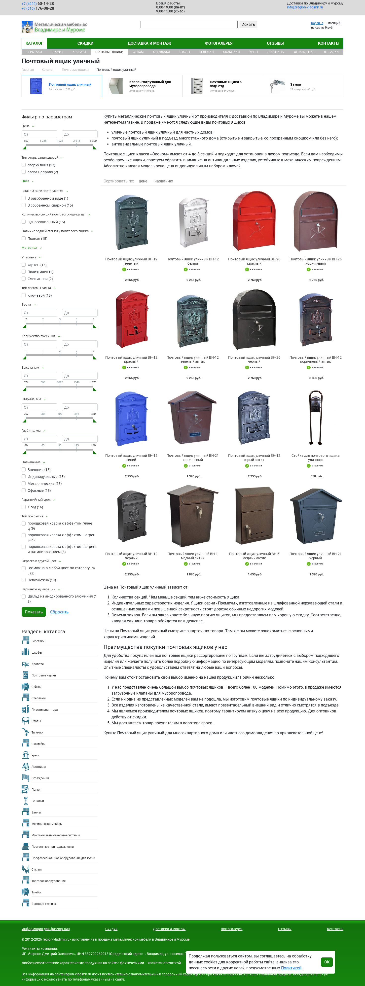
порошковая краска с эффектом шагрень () (61, 537)
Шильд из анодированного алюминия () (62, 599)
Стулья (37, 869)
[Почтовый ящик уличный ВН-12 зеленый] (131, 221)
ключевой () (40, 295)
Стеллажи (161, 52)
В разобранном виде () (48, 198)
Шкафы (57, 52)
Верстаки (34, 52)
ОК (326, 962)
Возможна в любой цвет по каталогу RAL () (61, 570)
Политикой (291, 968)
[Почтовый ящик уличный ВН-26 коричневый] (315, 221)
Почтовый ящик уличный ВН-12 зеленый (131, 261)
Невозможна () (42, 580)
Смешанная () (40, 278)
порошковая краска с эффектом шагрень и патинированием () (62, 549)
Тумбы (36, 892)
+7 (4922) (38, 3)
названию (163, 181)
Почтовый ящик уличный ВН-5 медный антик (254, 556)
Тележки (206, 52)
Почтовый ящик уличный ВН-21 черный (316, 556)
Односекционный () (46, 221)
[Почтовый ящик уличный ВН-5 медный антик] (254, 516)
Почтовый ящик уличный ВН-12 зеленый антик (193, 359)
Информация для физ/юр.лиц (46, 929)
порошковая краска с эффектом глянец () (60, 526)
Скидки (85, 43)
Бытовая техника (44, 904)
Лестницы (275, 52)
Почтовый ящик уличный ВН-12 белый (193, 261)
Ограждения (304, 52)
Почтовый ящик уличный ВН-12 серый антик (254, 458)
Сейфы (138, 52)
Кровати (79, 52)
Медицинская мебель (47, 824)
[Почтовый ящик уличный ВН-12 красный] (131, 320)
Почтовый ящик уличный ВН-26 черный (254, 359)
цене (143, 181)
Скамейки (231, 52)
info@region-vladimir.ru (305, 7)
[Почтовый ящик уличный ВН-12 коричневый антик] (315, 320)
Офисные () (39, 490)
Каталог (34, 43)
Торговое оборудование (49, 881)
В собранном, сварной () (50, 205)
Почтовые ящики (109, 52)
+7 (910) (38, 8)
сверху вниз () (41, 165)
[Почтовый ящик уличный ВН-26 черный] (254, 320)
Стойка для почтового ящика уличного (316, 458)
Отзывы (275, 43)
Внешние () (39, 469)
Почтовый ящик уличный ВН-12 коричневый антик (316, 359)
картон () (37, 264)
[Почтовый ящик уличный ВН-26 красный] (254, 221)
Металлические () (45, 483)
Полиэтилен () (40, 271)
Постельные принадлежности (53, 846)
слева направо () (43, 172)
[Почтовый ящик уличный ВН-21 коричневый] (192, 418)
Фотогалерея (219, 43)
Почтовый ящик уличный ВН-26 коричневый (316, 261)
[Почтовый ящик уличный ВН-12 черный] (131, 516)
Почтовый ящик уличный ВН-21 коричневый (193, 458)
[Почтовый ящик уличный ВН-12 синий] (131, 418)
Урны (253, 52)
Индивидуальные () (46, 476)
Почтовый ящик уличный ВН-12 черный (131, 556)
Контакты (328, 43)
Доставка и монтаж (149, 43)
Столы (185, 52)
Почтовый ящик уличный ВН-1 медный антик (193, 556)
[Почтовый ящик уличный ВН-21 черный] (315, 516)
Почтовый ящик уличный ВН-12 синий (131, 458)
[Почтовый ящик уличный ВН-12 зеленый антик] (192, 320)
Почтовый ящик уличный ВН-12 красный (131, 359)
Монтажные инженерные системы (56, 835)
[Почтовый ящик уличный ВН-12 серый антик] (254, 418)
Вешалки (331, 52)
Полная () (37, 238)
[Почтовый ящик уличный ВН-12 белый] (192, 221)
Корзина (317, 23)
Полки (36, 789)
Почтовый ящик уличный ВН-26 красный (254, 261)
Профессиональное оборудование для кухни (63, 858)
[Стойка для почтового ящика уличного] (315, 418)
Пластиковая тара (45, 709)
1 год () (35, 507)
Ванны (36, 812)
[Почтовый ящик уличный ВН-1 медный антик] (192, 516)
